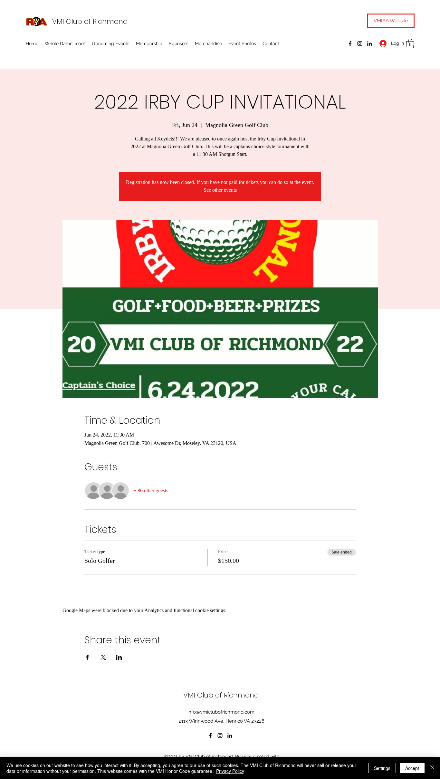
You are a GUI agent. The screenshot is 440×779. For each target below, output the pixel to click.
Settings (382, 768)
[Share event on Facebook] (87, 657)
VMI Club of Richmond (90, 21)
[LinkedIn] (369, 43)
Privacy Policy (230, 771)
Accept (412, 768)
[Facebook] (350, 43)
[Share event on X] (103, 657)
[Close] (432, 768)
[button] (410, 43)
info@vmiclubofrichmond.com (220, 712)
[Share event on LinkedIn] (119, 657)
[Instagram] (360, 43)
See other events (220, 190)
